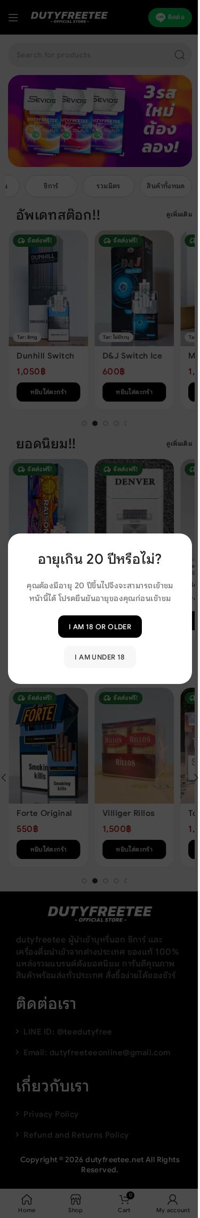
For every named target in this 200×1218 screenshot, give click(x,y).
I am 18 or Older (100, 626)
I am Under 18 (100, 657)
